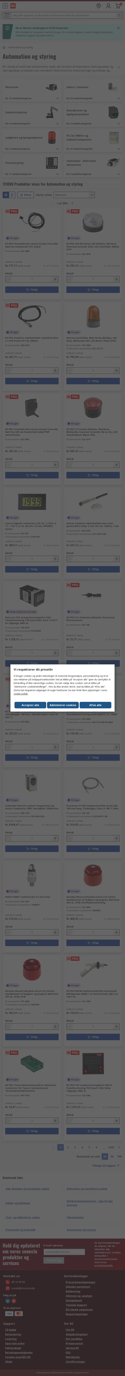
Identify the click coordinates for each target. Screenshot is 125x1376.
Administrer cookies (63, 705)
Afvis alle (95, 705)
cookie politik (21, 693)
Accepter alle (30, 705)
